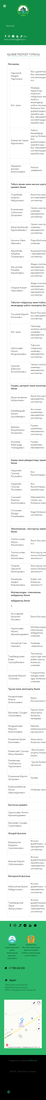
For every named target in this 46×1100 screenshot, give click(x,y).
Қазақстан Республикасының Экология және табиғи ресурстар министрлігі (31, 950)
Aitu (25, 36)
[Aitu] (35, 925)
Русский (10, 26)
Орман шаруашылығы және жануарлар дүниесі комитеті (12, 951)
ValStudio (32, 1060)
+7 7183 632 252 (16, 968)
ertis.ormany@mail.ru (15, 39)
